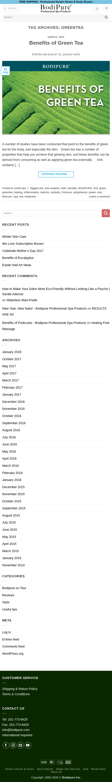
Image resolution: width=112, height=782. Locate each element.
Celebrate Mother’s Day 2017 (22, 251)
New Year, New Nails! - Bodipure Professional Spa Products (44, 308)
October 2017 (11, 359)
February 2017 (12, 387)
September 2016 (14, 423)
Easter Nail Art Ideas (16, 265)
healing (18, 192)
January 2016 (11, 480)
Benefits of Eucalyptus (18, 258)
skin (99, 192)
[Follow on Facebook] (5, 745)
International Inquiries (17, 735)
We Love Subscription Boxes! (23, 243)
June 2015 (9, 529)
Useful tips (56, 37)
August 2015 (11, 515)
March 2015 (10, 551)
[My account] (97, 8)
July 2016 (9, 437)
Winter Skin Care (14, 236)
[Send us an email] (20, 745)
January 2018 (11, 352)
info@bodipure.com (16, 730)
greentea (7, 192)
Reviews (8, 595)
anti (41, 188)
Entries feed (10, 639)
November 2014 (13, 565)
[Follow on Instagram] (13, 745)
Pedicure (67, 192)
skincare (7, 196)
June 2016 (9, 444)
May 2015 (9, 537)
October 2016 (11, 416)
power (92, 192)
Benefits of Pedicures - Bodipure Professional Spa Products (44, 323)
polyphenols (80, 192)
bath (63, 188)
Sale (85, 769)
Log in (6, 632)
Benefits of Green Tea (56, 43)
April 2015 (9, 544)
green (102, 188)
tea (21, 196)
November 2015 (13, 494)
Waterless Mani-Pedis (22, 300)
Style (5, 602)
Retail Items (98, 769)
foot (95, 188)
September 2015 (14, 508)
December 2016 (13, 402)
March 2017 (10, 380)
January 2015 (11, 558)
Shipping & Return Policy (19, 689)
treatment (30, 196)
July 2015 (9, 522)
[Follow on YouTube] (27, 745)
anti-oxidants (52, 188)
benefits (72, 188)
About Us (56, 772)
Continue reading (56, 174)
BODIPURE (85, 188)
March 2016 (10, 465)
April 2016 (9, 458)
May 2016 (9, 451)
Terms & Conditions (16, 694)
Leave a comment (99, 196)
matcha (44, 192)
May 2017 (9, 366)
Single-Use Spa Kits (68, 769)
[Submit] (106, 17)
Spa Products (45, 769)
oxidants (55, 192)
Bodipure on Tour (14, 588)
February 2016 (12, 473)
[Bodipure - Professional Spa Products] (56, 9)
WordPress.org (12, 653)
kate (77, 54)
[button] (10, 8)
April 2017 (9, 373)
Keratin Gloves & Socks (19, 769)
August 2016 (11, 430)
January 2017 (11, 394)
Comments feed (13, 646)
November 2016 (13, 409)
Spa (15, 196)
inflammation (31, 192)
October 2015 (11, 501)
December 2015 (13, 487)
